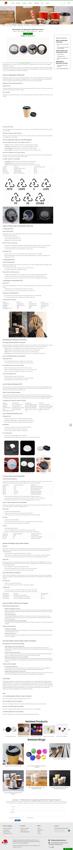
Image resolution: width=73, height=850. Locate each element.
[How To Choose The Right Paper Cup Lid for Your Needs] (36, 754)
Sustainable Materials (24, 831)
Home (13, 3)
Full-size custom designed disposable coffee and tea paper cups (62, 736)
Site (41, 31)
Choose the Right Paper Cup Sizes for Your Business (13, 793)
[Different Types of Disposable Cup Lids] (13, 754)
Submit (17, 820)
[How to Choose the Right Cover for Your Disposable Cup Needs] (36, 778)
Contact (47, 3)
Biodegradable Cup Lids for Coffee (24, 736)
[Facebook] (49, 847)
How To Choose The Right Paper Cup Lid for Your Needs (36, 766)
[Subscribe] (69, 830)
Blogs (42, 3)
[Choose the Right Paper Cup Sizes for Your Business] (13, 780)
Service (30, 3)
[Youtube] (51, 847)
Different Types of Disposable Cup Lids (13, 766)
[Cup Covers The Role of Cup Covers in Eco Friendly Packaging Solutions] (59, 778)
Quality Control (23, 830)
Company (24, 3)
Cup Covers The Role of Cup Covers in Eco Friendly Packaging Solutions (60, 788)
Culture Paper (6, 830)
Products (18, 3)
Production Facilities (24, 828)
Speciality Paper (6, 831)
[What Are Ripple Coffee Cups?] (59, 750)
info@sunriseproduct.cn (58, 840)
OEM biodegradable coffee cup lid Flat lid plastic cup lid (11, 736)
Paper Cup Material (7, 828)
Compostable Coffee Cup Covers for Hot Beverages (36, 736)
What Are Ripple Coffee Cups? (59, 758)
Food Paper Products (7, 833)
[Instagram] (53, 847)
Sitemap (14, 847)
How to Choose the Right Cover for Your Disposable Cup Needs (36, 788)
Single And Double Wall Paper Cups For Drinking (49, 736)
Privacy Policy (19, 847)
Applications (36, 3)
